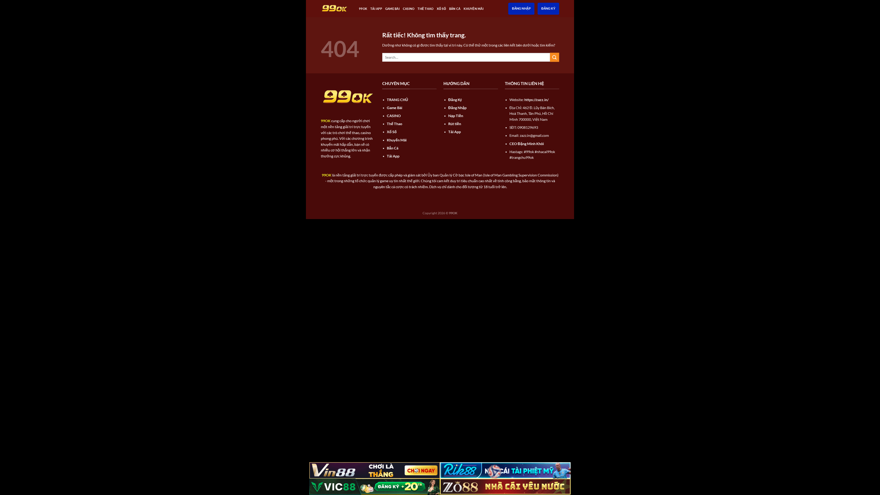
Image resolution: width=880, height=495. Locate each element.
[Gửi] (554, 57)
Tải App (376, 9)
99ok (363, 9)
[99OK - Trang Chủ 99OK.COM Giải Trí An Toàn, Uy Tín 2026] (336, 8)
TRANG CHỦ (397, 99)
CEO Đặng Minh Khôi (526, 143)
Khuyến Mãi (474, 9)
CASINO (409, 9)
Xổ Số (441, 9)
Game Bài (392, 9)
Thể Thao (425, 9)
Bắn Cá (455, 9)
